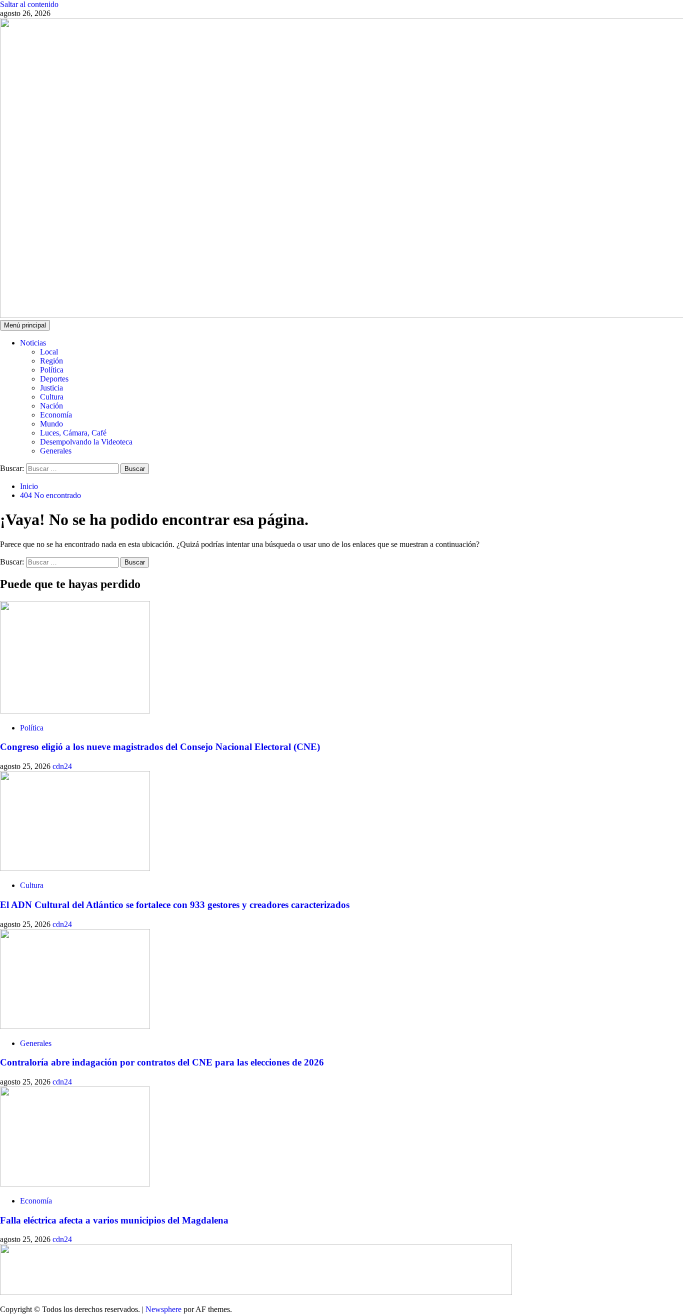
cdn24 (62, 766)
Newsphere (164, 1309)
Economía (56, 414)
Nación (51, 406)
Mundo (51, 424)
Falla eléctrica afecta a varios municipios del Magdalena (114, 1220)
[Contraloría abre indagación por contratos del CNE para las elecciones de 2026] (75, 1026)
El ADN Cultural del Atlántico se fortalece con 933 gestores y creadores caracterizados (175, 905)
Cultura (52, 396)
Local (49, 352)
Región (51, 360)
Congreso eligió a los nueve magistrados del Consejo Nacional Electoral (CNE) (160, 747)
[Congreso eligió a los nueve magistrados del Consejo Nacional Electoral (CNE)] (75, 710)
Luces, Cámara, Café (73, 432)
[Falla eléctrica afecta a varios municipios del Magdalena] (75, 1184)
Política (52, 370)
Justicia (51, 388)
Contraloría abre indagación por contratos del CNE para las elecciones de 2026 (162, 1062)
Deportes (54, 378)
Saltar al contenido (29, 4)
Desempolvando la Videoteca (86, 442)
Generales (56, 450)
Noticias (33, 342)
